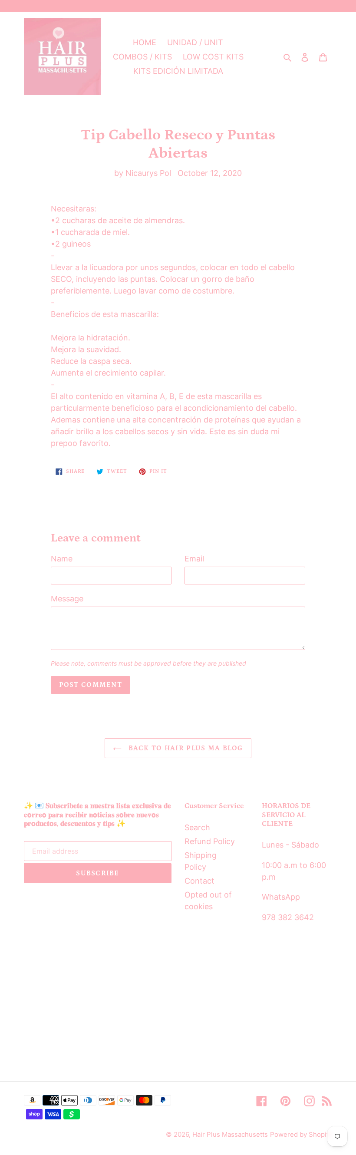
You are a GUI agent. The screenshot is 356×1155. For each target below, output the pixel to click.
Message (67, 598)
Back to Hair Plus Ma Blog (184, 748)
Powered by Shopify (301, 1134)
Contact (199, 880)
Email (194, 558)
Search (197, 827)
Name (62, 558)
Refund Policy (210, 841)
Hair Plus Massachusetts (230, 1134)
